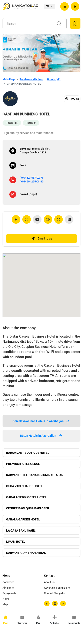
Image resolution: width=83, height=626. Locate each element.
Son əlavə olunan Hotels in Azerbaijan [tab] (38, 421)
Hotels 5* (31, 122)
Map (5, 604)
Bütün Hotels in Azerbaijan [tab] (38, 435)
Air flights (8, 587)
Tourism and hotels (31, 79)
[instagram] (55, 603)
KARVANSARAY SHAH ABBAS (26, 552)
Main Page (9, 79)
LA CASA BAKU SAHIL (21, 530)
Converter (8, 582)
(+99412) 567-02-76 (31, 177)
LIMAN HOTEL (15, 541)
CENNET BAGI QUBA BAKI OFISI (27, 508)
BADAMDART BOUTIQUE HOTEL (27, 452)
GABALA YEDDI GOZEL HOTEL (26, 497)
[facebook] (47, 603)
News (6, 598)
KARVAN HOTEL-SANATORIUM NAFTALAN (34, 475)
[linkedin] (63, 603)
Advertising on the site (57, 587)
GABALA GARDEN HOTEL (23, 519)
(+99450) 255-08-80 (31, 181)
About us (49, 582)
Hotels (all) (53, 79)
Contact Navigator (54, 593)
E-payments (9, 593)
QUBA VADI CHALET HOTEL (24, 486)
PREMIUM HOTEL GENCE (23, 464)
